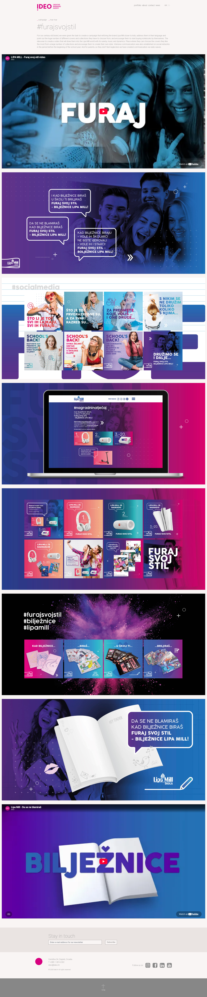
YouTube (169, 965)
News (158, 5)
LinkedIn (162, 965)
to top (103, 986)
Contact (151, 5)
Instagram (147, 965)
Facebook (155, 965)
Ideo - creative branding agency (49, 6)
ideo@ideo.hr (54, 965)
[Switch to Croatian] (166, 5)
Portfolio (137, 5)
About (144, 5)
